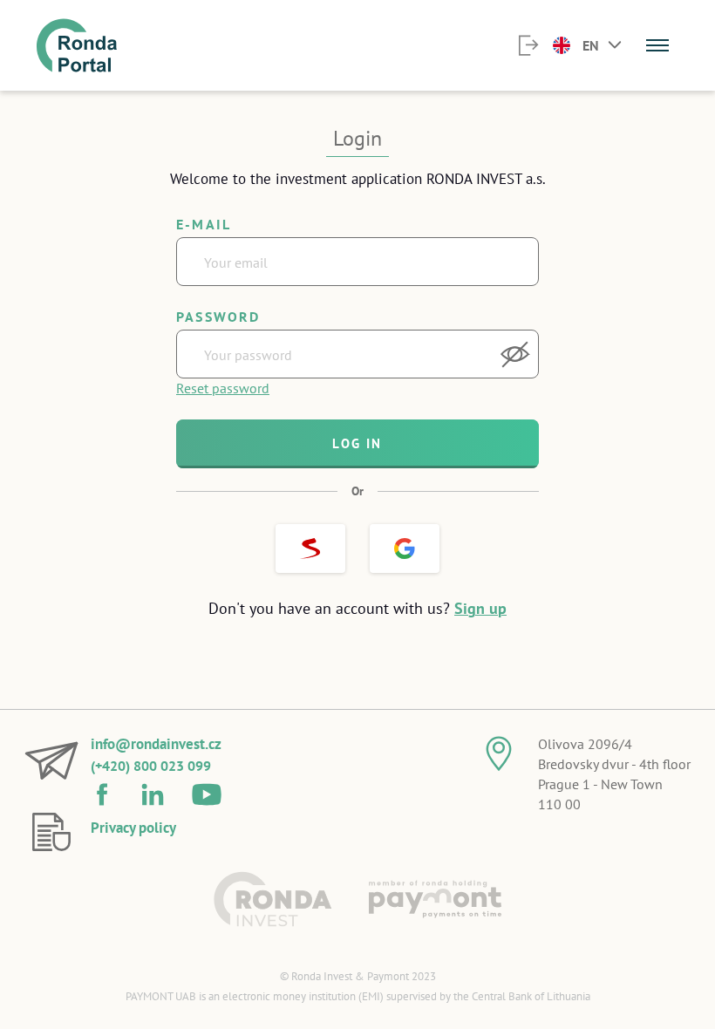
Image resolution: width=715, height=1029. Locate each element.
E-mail (203, 224)
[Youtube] (206, 791)
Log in (357, 443)
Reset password (222, 388)
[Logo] (273, 899)
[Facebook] (102, 791)
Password (218, 316)
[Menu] (657, 45)
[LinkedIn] (152, 791)
